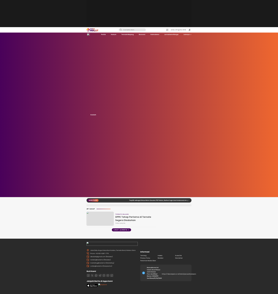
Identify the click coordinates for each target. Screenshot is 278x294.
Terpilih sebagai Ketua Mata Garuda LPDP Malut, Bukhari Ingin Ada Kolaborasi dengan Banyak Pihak (140, 200)
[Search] (121, 29)
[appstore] (92, 287)
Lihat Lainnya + (121, 230)
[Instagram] (104, 275)
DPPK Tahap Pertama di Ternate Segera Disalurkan (133, 218)
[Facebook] (88, 275)
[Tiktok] (111, 275)
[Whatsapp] (96, 275)
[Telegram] (100, 275)
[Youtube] (108, 275)
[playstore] (102, 285)
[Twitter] (92, 275)
